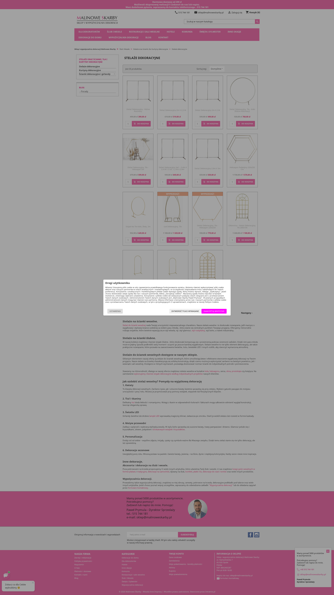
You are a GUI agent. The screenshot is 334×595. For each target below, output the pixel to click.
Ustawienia (115, 311)
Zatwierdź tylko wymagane (185, 311)
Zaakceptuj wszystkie (214, 311)
